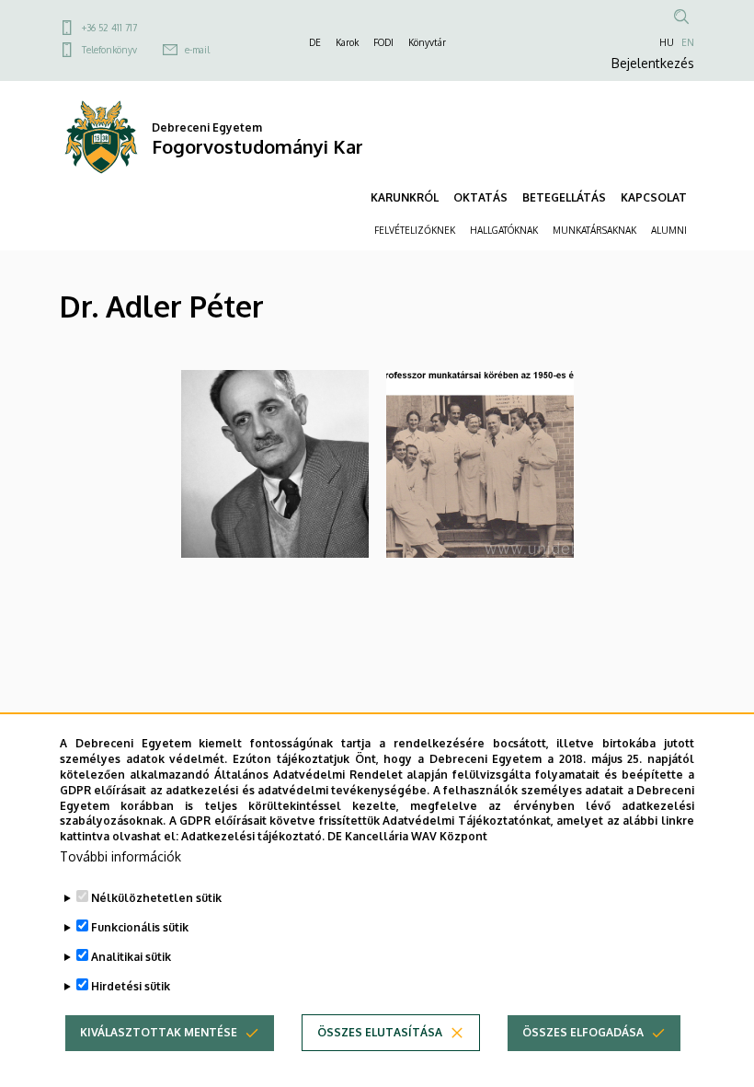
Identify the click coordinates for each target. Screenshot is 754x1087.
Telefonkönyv (109, 49)
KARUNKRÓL (405, 197)
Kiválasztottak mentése (158, 1032)
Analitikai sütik (131, 957)
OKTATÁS (480, 197)
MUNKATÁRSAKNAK (594, 230)
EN (687, 42)
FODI (383, 42)
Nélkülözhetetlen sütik (156, 898)
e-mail (197, 49)
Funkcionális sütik (139, 927)
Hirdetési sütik (130, 986)
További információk (120, 856)
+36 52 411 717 (109, 27)
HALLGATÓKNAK (504, 230)
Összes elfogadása (583, 1032)
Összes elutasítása (379, 1032)
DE (315, 42)
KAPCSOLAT (654, 197)
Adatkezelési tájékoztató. (253, 836)
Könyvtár (427, 42)
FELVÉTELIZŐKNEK (414, 230)
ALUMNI (669, 230)
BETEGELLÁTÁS (564, 197)
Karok (347, 42)
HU (666, 42)
